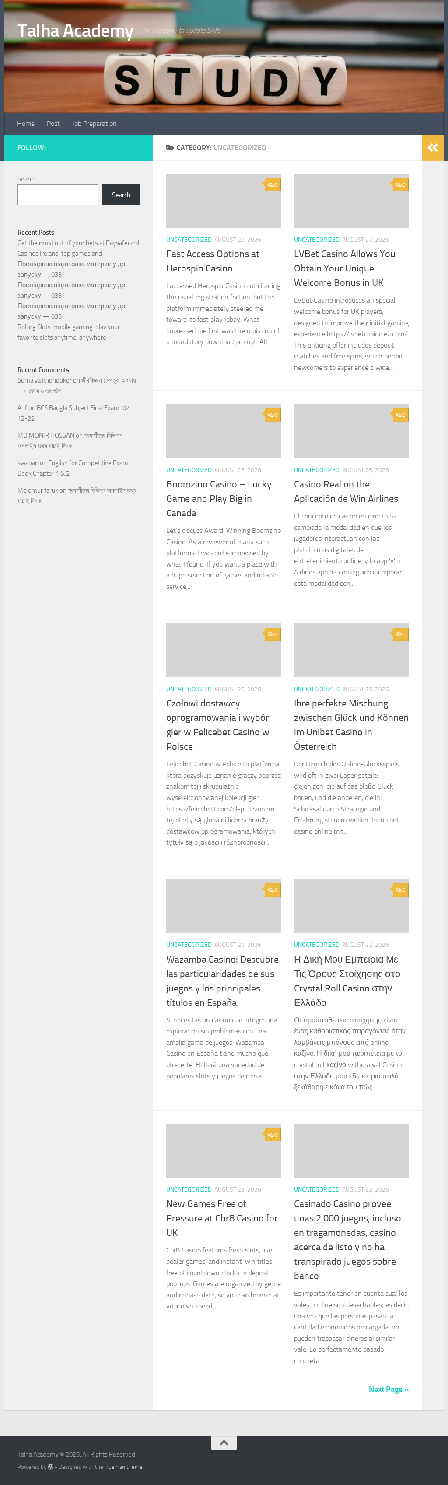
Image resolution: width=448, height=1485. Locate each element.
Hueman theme (124, 1467)
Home (26, 123)
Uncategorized (189, 239)
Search (27, 179)
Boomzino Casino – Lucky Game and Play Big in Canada (219, 499)
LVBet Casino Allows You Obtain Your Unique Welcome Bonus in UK (345, 268)
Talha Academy (76, 31)
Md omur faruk (38, 490)
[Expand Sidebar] (433, 148)
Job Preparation (94, 123)
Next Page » (389, 1389)
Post (53, 123)
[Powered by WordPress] (50, 1467)
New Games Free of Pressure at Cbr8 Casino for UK (222, 1218)
